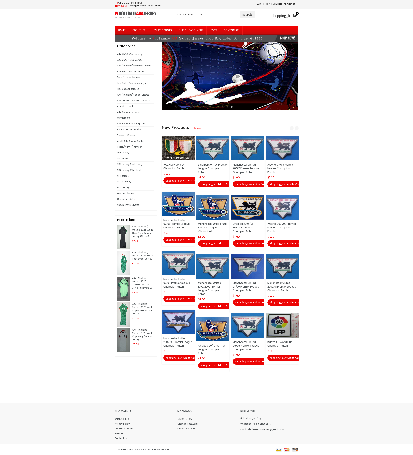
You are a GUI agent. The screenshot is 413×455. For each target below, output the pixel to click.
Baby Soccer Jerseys (128, 77)
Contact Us (121, 438)
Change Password (187, 423)
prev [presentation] (165, 76)
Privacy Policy (122, 423)
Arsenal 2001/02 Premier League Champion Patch (281, 227)
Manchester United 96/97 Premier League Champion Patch (246, 168)
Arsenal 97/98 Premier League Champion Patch (280, 168)
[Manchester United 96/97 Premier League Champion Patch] (247, 148)
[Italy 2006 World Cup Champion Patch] (282, 325)
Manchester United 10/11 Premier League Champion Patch (212, 227)
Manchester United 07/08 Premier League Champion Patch (176, 223)
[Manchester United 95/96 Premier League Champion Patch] (247, 325)
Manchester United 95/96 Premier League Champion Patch (246, 345)
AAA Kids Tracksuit (127, 106)
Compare (277, 3)
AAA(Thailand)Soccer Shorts (133, 94)
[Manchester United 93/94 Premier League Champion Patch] (178, 262)
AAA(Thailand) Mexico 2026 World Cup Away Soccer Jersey (142, 334)
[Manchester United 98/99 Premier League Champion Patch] (247, 266)
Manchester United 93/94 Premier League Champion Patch (176, 283)
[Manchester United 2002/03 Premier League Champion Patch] (178, 321)
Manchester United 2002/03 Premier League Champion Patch (178, 342)
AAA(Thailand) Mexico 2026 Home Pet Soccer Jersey (143, 255)
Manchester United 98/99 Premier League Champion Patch (246, 286)
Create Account (186, 428)
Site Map (119, 433)
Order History (184, 418)
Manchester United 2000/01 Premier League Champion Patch (281, 286)
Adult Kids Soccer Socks (130, 141)
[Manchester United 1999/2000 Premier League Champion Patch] (212, 266)
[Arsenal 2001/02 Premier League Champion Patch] (282, 207)
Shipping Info (122, 418)
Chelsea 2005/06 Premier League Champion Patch (243, 227)
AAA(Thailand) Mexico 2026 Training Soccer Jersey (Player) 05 (142, 283)
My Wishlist (289, 3)
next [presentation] (295, 76)
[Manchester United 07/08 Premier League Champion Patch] (178, 203)
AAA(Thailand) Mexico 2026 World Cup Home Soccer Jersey (142, 308)
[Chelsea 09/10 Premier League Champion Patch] (212, 329)
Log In (267, 3)
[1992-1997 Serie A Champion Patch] (178, 148)
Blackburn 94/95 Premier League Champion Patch (212, 168)
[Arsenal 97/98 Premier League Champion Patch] (282, 148)
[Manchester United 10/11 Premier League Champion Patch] (212, 207)
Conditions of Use (124, 428)
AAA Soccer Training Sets (131, 123)
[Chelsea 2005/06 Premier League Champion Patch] (247, 207)
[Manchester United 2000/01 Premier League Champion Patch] (282, 266)
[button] (228, 107)
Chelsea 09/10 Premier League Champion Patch (211, 349)
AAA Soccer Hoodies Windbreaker (128, 115)
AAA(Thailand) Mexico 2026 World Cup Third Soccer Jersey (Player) (142, 231)
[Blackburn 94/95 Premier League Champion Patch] (212, 148)
